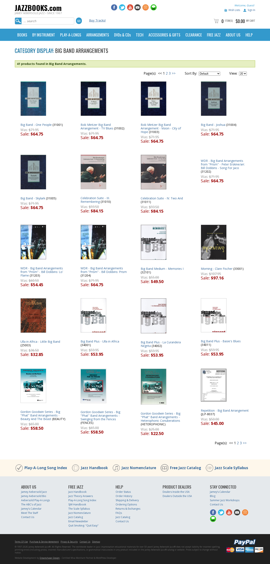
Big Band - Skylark (32, 198)
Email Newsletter (78, 521)
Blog (212, 496)
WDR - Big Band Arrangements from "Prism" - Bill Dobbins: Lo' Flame (41, 271)
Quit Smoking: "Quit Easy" (83, 525)
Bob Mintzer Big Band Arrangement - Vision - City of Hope (161, 128)
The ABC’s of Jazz (31, 504)
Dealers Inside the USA (176, 492)
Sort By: (191, 73)
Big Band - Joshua (213, 125)
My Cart (250, 20)
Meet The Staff (29, 513)
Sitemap (96, 541)
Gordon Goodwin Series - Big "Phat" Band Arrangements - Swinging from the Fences (100, 415)
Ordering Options (126, 504)
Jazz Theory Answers (80, 496)
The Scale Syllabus (79, 508)
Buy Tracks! (97, 20)
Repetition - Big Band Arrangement (225, 410)
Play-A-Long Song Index (45, 467)
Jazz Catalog (75, 517)
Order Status (123, 492)
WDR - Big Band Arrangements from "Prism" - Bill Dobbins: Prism (104, 270)
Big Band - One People (36, 125)
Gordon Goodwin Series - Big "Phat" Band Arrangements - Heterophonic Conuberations (160, 417)
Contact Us (27, 517)
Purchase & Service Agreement (44, 541)
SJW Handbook (77, 504)
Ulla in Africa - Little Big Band (40, 342)
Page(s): (150, 73)
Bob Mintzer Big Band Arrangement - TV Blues (97, 126)
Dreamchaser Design (50, 557)
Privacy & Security (69, 541)
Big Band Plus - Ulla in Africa (100, 341)
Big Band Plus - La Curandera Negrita (161, 344)
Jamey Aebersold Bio (33, 496)
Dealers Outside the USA (177, 496)
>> (174, 73)
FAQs (119, 513)
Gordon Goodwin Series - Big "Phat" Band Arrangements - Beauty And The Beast (40, 415)
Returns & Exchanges (128, 508)
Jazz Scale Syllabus (231, 467)
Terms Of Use (21, 541)
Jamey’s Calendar (31, 508)
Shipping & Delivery (127, 500)
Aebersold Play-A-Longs (35, 500)
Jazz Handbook (94, 467)
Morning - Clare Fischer (216, 269)
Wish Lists (234, 10)
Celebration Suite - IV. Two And (162, 198)
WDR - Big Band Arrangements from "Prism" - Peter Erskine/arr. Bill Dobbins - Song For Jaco (223, 164)
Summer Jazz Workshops (224, 500)
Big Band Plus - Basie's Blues (221, 341)
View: (233, 73)
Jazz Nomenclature (139, 467)
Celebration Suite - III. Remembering (95, 200)
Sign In (251, 10)
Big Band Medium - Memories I (162, 269)
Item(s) (229, 20)
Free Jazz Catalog (185, 467)
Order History (124, 496)
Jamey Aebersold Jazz (34, 492)
